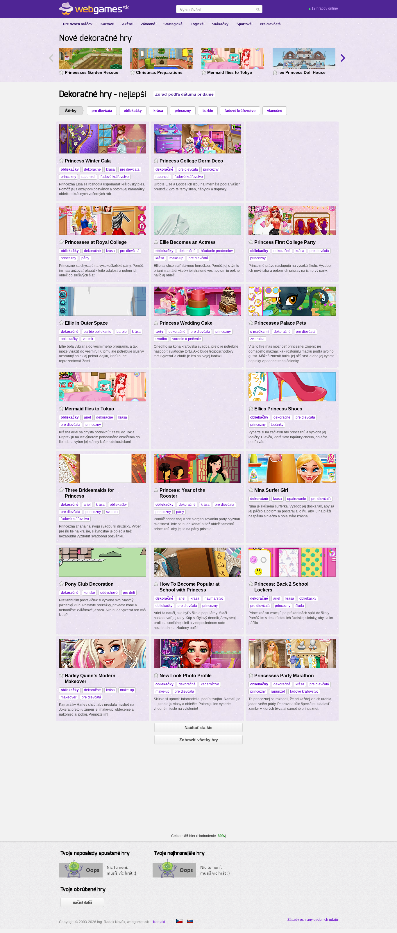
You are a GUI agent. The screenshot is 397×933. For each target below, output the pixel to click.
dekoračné (92, 169)
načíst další (82, 902)
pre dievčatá (102, 111)
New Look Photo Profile (186, 675)
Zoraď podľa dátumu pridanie (184, 94)
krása (158, 111)
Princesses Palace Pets (280, 323)
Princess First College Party (285, 242)
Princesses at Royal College (96, 242)
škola (300, 606)
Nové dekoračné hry (95, 38)
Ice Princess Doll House (302, 72)
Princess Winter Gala (88, 160)
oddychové (109, 593)
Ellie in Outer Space (86, 323)
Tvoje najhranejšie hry (179, 853)
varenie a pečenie (186, 339)
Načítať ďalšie (198, 727)
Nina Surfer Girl (271, 490)
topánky (277, 425)
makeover (68, 697)
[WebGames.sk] (94, 9)
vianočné (274, 111)
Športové (244, 24)
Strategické (173, 24)
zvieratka (257, 339)
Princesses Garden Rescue (91, 72)
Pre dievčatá (270, 24)
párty (85, 258)
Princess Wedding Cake (186, 323)
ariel (87, 417)
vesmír (88, 339)
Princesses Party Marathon (284, 675)
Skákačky (220, 24)
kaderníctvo (210, 684)
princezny (183, 111)
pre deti (129, 593)
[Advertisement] (292, 160)
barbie (208, 111)
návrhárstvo (214, 598)
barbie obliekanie (97, 332)
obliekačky (133, 111)
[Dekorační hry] (179, 921)
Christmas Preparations (159, 72)
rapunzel (88, 177)
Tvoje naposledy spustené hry (95, 853)
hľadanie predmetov (217, 251)
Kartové (107, 24)
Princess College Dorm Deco (191, 160)
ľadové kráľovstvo (240, 111)
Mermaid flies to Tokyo (229, 72)
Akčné (127, 24)
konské (89, 593)
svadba (161, 339)
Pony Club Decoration (89, 584)
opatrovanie (296, 499)
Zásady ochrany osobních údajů (312, 920)
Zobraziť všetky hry (198, 739)
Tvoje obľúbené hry (82, 889)
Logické (197, 24)
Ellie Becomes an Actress (188, 242)
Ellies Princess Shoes (278, 408)
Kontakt (159, 922)
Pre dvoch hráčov (77, 24)
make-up (176, 258)
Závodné (148, 24)
